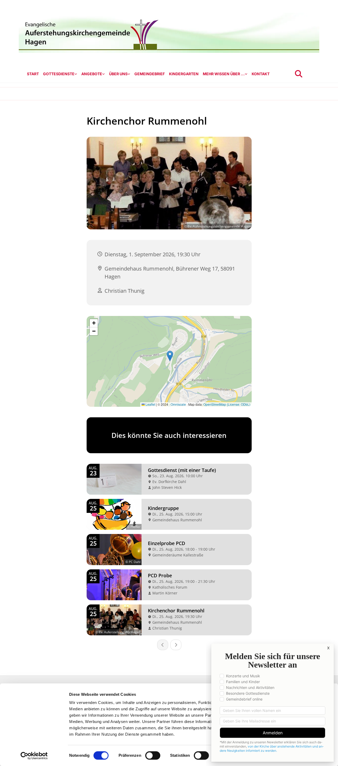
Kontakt (261, 74)
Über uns (118, 74)
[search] (298, 74)
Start (33, 74)
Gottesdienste (58, 74)
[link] (60, 74)
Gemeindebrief (149, 74)
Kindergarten (184, 74)
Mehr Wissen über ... (224, 74)
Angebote (91, 74)
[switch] (152, 755)
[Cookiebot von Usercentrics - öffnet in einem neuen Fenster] (34, 756)
